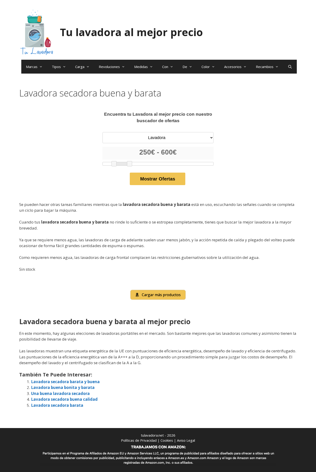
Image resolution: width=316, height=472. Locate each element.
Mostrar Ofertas (157, 178)
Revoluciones (109, 66)
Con (165, 66)
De (185, 66)
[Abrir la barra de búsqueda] (290, 67)
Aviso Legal (186, 440)
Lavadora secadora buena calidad (64, 399)
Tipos (56, 66)
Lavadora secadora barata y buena (65, 381)
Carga (79, 66)
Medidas (141, 66)
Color (205, 66)
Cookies (167, 440)
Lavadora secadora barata (57, 405)
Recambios (264, 66)
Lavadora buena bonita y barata (63, 387)
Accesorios (233, 66)
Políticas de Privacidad (139, 440)
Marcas (31, 66)
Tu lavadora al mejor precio (131, 32)
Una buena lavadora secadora (60, 393)
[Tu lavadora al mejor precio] (36, 31)
